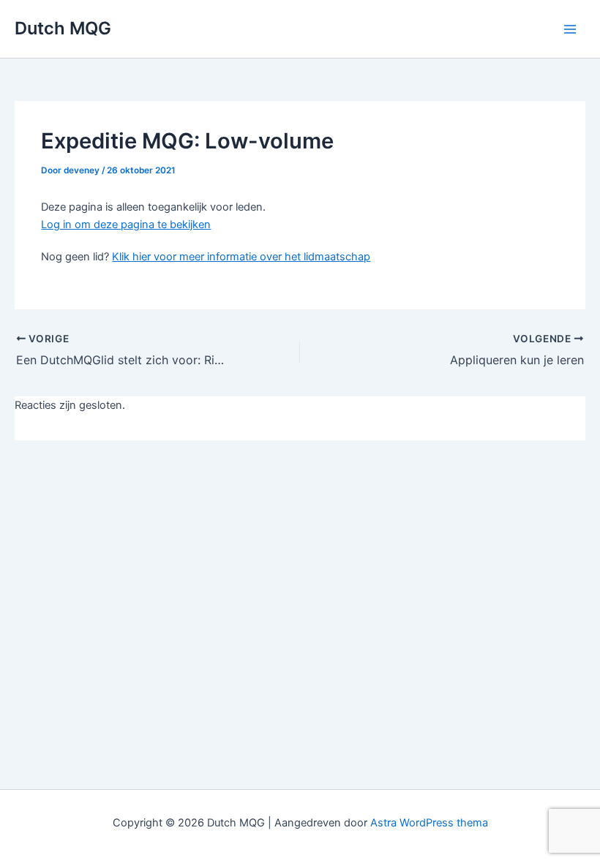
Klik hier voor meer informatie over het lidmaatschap (241, 256)
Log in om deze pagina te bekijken (126, 224)
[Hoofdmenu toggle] (570, 29)
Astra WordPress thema (429, 822)
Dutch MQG (63, 28)
